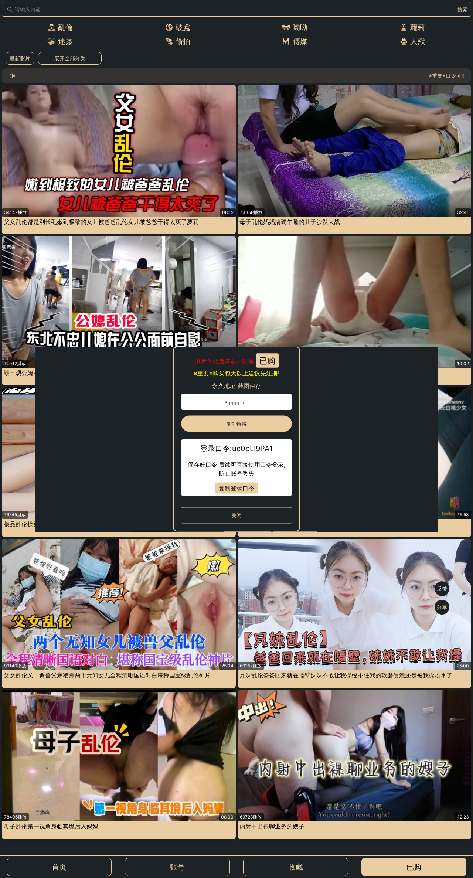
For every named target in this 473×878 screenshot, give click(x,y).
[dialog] (236, 439)
